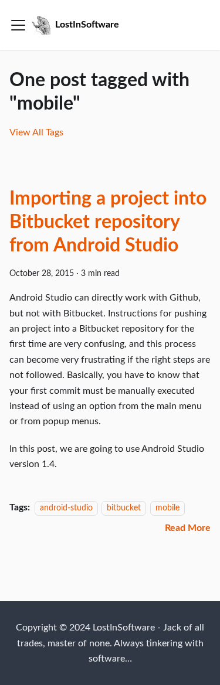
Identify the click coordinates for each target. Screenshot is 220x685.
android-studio (66, 507)
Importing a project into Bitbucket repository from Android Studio (108, 222)
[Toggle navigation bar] (18, 25)
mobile (167, 507)
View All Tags (36, 132)
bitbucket (124, 507)
